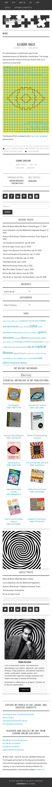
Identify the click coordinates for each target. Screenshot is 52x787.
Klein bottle (41, 338)
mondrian (27, 342)
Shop (37, 2)
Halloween (17, 338)
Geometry (27, 148)
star (24, 358)
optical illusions (19, 353)
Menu (5, 33)
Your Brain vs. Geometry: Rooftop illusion (19, 277)
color (33, 326)
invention (32, 338)
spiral (8, 358)
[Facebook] (11, 196)
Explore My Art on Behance (13, 750)
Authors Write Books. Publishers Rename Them (21, 237)
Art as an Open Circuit (11, 247)
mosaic (34, 342)
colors (15, 333)
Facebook (20, 168)
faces (30, 333)
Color (8, 148)
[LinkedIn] (17, 196)
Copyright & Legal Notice (23, 7)
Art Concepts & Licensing (12, 724)
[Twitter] (5, 196)
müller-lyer (7, 347)
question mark (30, 353)
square (20, 358)
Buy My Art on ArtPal (11, 747)
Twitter (33, 164)
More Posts (21, 164)
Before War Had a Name (12, 273)
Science (19, 151)
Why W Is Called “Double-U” (13, 269)
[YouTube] (30, 196)
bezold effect (34, 321)
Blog (13, 2)
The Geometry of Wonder (13, 258)
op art (32, 346)
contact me (39, 770)
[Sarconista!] (26, 21)
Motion (40, 342)
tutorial (32, 358)
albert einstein (7, 321)
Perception (13, 151)
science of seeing (40, 353)
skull (4, 358)
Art (30, 2)
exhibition (25, 333)
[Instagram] (36, 196)
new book (16, 347)
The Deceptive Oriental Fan (13, 243)
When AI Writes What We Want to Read (18, 226)
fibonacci (35, 333)
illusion (25, 337)
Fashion (20, 148)
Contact (8, 7)
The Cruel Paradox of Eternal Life (16, 254)
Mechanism (10, 342)
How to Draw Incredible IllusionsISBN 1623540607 (14, 521)
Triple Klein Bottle (9, 262)
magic (4, 342)
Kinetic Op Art (8, 718)
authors (17, 321)
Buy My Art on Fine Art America (15, 740)
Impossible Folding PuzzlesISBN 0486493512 (13, 491)
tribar (27, 358)
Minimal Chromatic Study (13, 266)
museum (46, 342)
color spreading (33, 151)
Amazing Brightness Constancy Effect (17, 182)
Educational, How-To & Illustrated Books (18, 714)
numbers (23, 347)
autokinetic (24, 321)
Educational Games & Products (15, 721)
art (13, 321)
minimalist (18, 342)
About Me (22, 2)
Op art (42, 148)
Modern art (35, 148)
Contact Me (24, 690)
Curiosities (14, 148)
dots (20, 333)
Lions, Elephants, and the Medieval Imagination (21, 230)
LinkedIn (31, 168)
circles (26, 327)
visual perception (18, 363)
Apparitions (32, 181)
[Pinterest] (24, 196)
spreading (14, 358)
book (15, 326)
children (20, 327)
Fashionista (21, 783)
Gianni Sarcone (33, 48)
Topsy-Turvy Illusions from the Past (17, 250)
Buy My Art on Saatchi (11, 743)
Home (6, 2)
